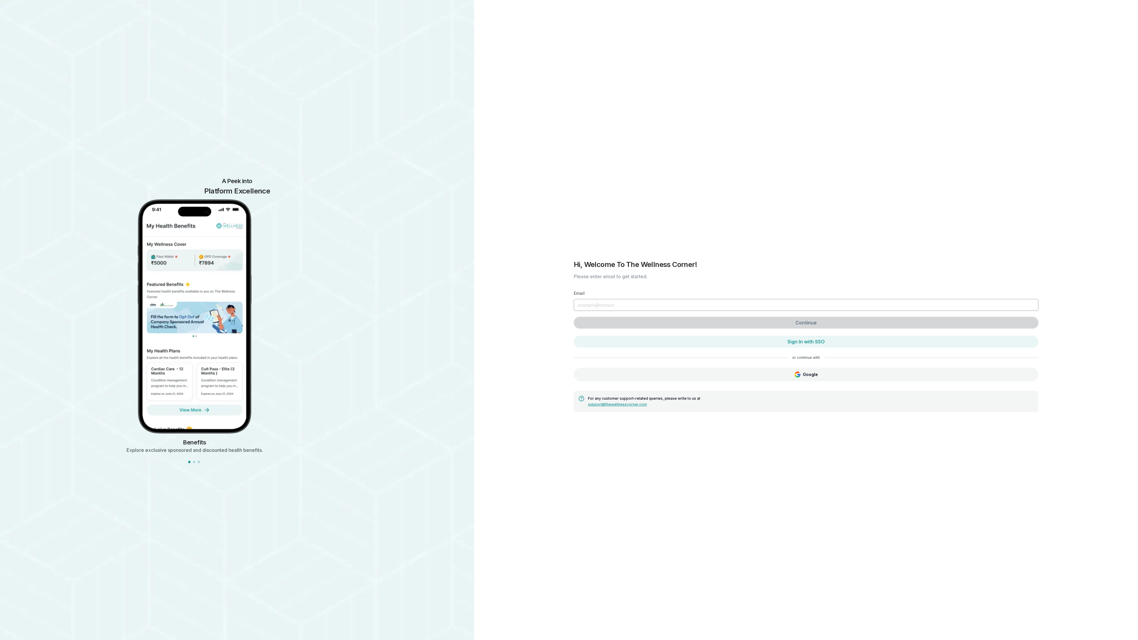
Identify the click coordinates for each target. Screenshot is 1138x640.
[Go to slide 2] (194, 462)
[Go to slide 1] (189, 462)
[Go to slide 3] (199, 462)
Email (579, 293)
